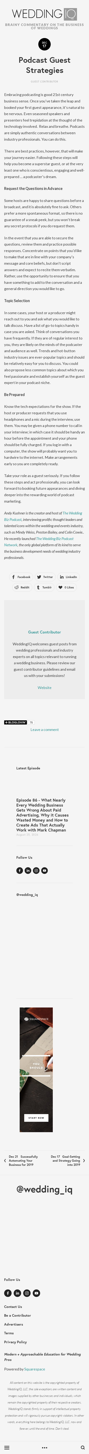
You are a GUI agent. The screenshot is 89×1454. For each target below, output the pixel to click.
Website (45, 687)
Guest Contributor (44, 81)
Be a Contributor (17, 1315)
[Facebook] (19, 870)
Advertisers (13, 1324)
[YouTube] (44, 870)
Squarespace (34, 1369)
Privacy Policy (15, 1342)
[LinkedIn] (28, 870)
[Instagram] (36, 870)
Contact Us (13, 1306)
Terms (9, 1333)
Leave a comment (44, 729)
